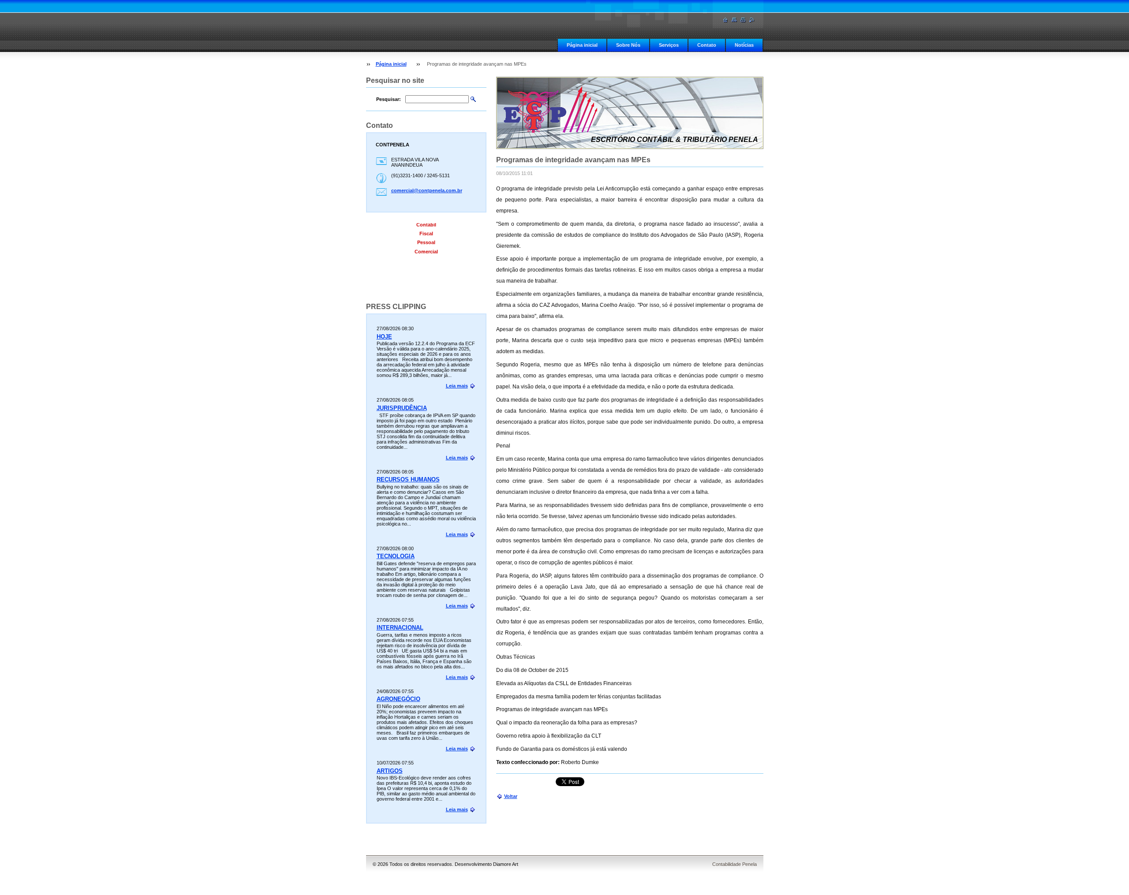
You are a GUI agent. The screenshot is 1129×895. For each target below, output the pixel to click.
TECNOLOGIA (396, 556)
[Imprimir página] (743, 20)
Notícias (744, 45)
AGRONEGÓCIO (398, 699)
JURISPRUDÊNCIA (402, 408)
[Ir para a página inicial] (725, 20)
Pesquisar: (388, 99)
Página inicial (582, 45)
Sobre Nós (628, 45)
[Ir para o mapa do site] (734, 20)
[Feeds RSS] (752, 20)
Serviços (669, 45)
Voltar (510, 796)
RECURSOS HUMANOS (408, 479)
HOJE (384, 336)
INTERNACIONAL (400, 627)
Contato (706, 45)
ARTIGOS (390, 771)
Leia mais (457, 385)
